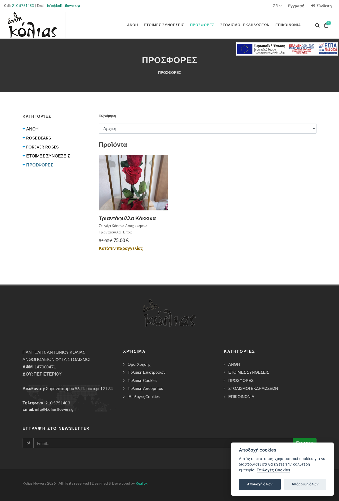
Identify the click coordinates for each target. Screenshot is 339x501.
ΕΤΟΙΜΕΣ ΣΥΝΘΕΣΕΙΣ (48, 156)
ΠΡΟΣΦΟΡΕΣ (39, 165)
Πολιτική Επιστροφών (147, 372)
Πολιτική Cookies (142, 380)
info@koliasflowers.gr (64, 5)
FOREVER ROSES (42, 147)
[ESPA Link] (287, 49)
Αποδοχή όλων (260, 484)
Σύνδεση (324, 5)
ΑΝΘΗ (32, 129)
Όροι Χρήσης (139, 364)
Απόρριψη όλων (305, 484)
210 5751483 (23, 5)
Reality (141, 483)
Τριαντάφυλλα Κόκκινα (127, 218)
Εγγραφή (296, 5)
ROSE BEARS (38, 138)
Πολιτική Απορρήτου (145, 388)
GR (275, 5)
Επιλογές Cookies (144, 396)
